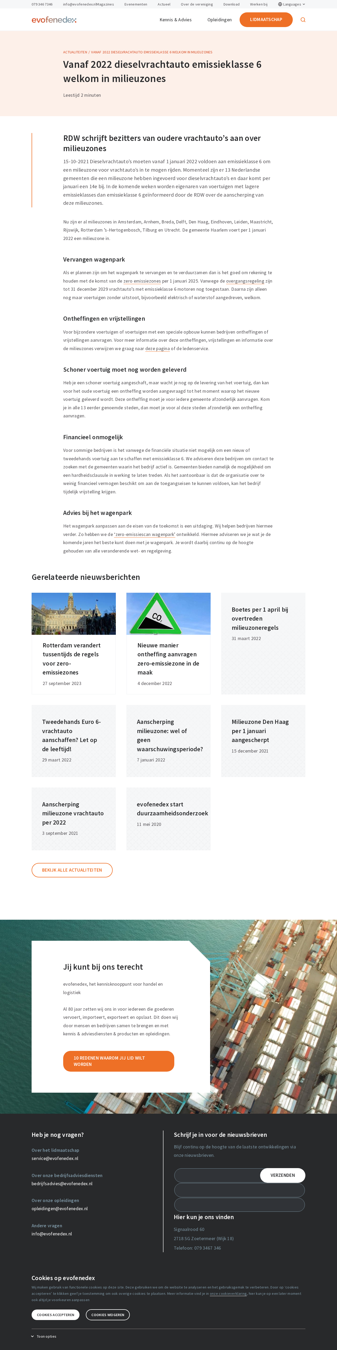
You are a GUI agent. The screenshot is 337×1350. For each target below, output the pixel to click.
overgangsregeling (245, 281)
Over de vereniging (197, 4)
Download (232, 4)
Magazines (105, 4)
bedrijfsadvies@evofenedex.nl (62, 1184)
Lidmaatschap (266, 19)
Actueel (164, 4)
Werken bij (258, 4)
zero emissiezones (142, 281)
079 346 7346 (42, 4)
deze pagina (157, 348)
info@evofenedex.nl (79, 4)
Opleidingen (219, 20)
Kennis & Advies (176, 20)
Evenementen (136, 4)
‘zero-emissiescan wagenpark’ (144, 534)
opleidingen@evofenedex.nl (60, 1208)
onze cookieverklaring (228, 1293)
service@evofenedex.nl (55, 1158)
